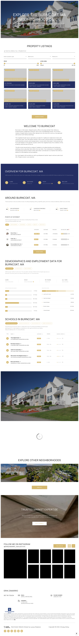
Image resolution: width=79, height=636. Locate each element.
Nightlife (43, 224)
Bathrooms (31, 56)
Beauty (35, 224)
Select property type (9, 56)
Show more (39, 251)
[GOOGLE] (18, 631)
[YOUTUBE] (15, 631)
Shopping (23, 224)
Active (30, 224)
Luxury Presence (35, 627)
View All (39, 487)
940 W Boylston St (16, 234)
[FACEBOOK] (5, 631)
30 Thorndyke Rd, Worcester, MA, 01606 (20, 339)
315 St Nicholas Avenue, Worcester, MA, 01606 (21, 357)
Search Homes (39, 116)
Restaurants (14, 224)
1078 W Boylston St (16, 240)
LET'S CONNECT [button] (39, 523)
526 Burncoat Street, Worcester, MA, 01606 (20, 363)
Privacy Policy (65, 627)
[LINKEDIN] (11, 631)
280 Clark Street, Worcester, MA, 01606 (20, 351)
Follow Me (59, 545)
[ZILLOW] (21, 631)
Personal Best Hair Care (16, 244)
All (7, 224)
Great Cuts (13, 238)
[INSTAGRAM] (8, 631)
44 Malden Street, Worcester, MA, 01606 (20, 345)
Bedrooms (54, 56)
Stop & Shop (13, 233)
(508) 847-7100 (57, 596)
